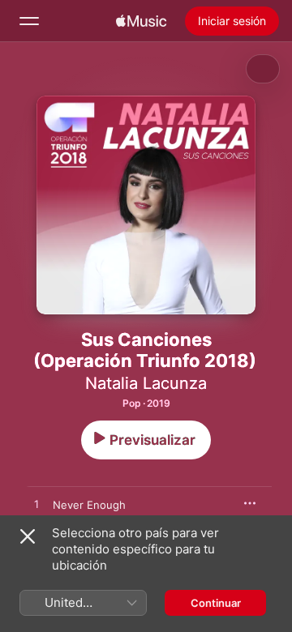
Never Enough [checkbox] (89, 504)
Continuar (216, 602)
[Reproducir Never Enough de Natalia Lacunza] (36, 504)
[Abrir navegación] (29, 21)
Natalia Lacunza (146, 383)
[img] (141, 21)
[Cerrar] (27, 536)
